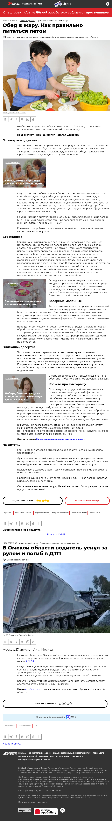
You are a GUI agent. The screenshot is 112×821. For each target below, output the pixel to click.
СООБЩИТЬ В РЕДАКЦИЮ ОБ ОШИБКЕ (34, 760)
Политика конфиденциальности (33, 802)
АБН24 (30, 661)
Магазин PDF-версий (27, 756)
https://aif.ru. (84, 798)
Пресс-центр (98, 753)
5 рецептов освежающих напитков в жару (59, 439)
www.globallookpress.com (14, 112)
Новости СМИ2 (56, 534)
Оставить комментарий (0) (87, 501)
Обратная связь (46, 756)
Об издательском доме (39, 753)
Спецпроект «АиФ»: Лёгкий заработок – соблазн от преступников (56, 12)
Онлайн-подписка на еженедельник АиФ (72, 753)
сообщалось (32, 689)
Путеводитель (62, 756)
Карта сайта (77, 756)
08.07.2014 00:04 (10, 21)
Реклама (22, 753)
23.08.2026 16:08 (10, 543)
